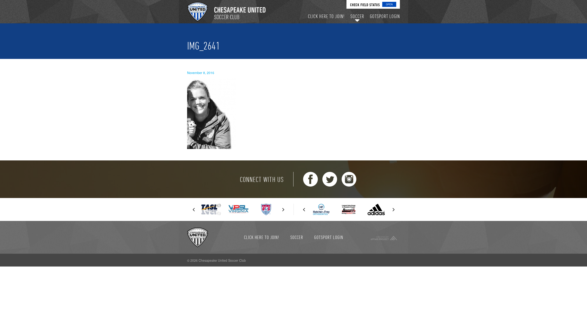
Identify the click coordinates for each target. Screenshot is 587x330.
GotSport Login (328, 237)
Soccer (296, 237)
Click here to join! (261, 237)
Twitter (329, 179)
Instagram (349, 179)
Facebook (310, 179)
